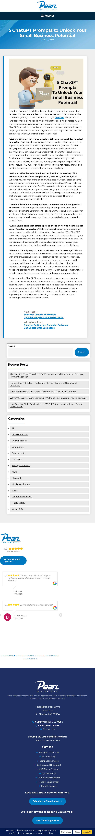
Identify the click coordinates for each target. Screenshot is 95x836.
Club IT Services (20, 434)
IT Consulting (49, 757)
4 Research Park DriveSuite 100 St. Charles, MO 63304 (47, 711)
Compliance (18, 447)
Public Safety (18, 503)
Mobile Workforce (21, 484)
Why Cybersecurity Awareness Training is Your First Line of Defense (43, 392)
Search (11, 346)
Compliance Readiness (49, 778)
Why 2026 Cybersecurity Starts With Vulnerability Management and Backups (48, 398)
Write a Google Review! (12, 560)
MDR (14, 472)
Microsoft (16, 478)
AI (13, 428)
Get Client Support (46, 820)
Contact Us (49, 729)
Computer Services (49, 761)
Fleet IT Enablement (49, 782)
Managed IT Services (49, 752)
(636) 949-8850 (54, 721)
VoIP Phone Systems (49, 769)
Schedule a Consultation (46, 801)
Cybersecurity (19, 453)
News (14, 490)
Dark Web (17, 459)
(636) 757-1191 (52, 725)
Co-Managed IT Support (49, 765)
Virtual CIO (17, 509)
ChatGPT (59, 117)
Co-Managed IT (19, 441)
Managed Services (21, 465)
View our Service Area (47, 740)
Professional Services (22, 497)
